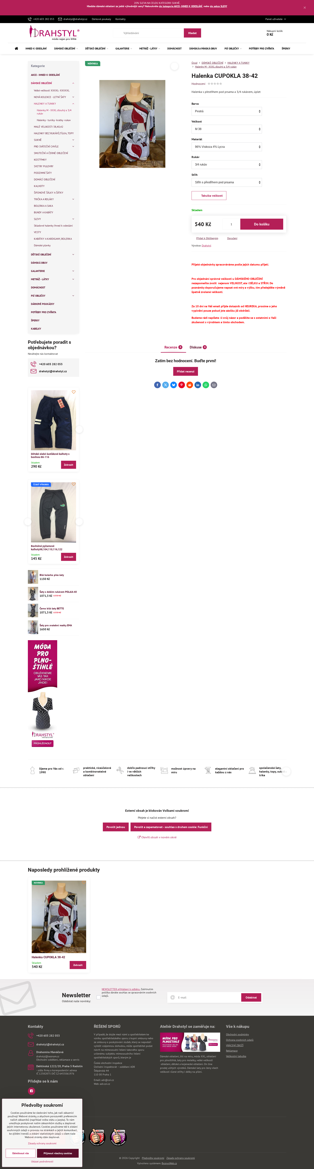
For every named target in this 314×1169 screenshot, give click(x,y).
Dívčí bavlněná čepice (79, 546)
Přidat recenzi (185, 371)
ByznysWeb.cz (169, 1163)
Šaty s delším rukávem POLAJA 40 (58, 591)
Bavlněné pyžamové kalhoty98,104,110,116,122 (28, 548)
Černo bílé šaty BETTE (52, 608)
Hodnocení (198, 84)
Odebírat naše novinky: (76, 1001)
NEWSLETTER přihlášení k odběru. (121, 989)
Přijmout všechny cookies (58, 1153)
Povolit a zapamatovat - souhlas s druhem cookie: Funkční (171, 827)
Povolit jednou (115, 827)
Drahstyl (206, 245)
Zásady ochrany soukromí (180, 1158)
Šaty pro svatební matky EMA (56, 625)
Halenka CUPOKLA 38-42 (48, 957)
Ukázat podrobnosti (42, 1161)
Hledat (192, 33)
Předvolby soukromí (153, 1158)
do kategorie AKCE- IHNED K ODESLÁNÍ (181, 6)
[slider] (215, 83)
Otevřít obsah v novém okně (159, 837)
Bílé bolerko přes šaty (52, 575)
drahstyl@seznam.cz (47, 1056)
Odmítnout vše (20, 1153)
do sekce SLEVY (218, 6)
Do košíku (261, 224)
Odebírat (251, 997)
